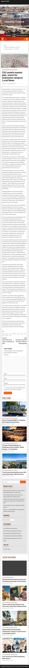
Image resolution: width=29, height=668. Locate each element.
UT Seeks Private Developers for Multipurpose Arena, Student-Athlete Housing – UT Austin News (13, 447)
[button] (5, 39)
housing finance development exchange (12, 535)
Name (5, 373)
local (18, 333)
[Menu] (5, 39)
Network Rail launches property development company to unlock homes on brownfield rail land (14, 501)
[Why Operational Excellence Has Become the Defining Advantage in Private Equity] (14, 568)
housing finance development (10, 528)
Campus (6, 333)
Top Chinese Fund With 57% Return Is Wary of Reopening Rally (21, 340)
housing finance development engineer (12, 531)
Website (6, 383)
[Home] (2, 39)
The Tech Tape (6, 549)
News (25, 333)
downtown (14, 333)
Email (5, 378)
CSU (10, 333)
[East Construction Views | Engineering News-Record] (14, 645)
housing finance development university (10, 69)
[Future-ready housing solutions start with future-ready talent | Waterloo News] (14, 593)
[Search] (24, 39)
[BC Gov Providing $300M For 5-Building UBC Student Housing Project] (14, 408)
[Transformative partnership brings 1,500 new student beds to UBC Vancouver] (14, 461)
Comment (6, 354)
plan (3, 335)
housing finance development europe (12, 533)
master (21, 333)
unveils (6, 335)
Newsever (18, 666)
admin (4, 83)
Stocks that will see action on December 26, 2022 (8, 340)
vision (10, 335)
